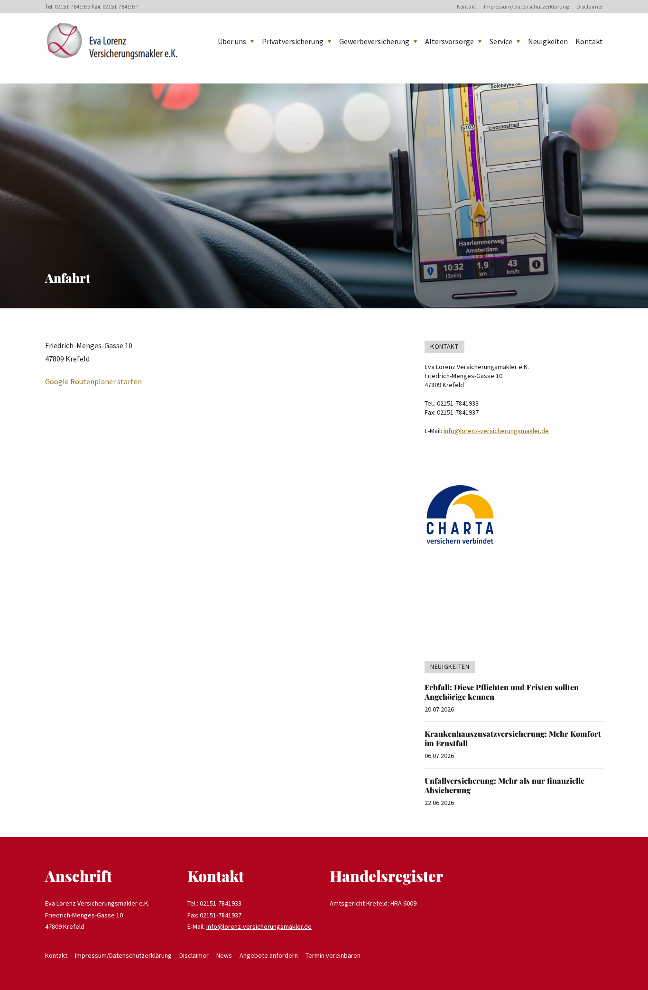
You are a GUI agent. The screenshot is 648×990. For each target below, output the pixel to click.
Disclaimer (589, 6)
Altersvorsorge (449, 41)
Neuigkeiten (548, 41)
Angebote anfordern (269, 955)
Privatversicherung (293, 41)
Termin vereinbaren (333, 955)
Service (501, 41)
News (224, 955)
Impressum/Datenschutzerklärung (526, 6)
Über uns (232, 41)
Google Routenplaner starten (93, 381)
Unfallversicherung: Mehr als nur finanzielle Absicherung (504, 785)
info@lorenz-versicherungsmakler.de (496, 430)
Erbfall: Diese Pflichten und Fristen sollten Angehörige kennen (502, 692)
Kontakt (466, 6)
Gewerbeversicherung (374, 41)
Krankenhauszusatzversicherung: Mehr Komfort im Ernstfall (513, 738)
